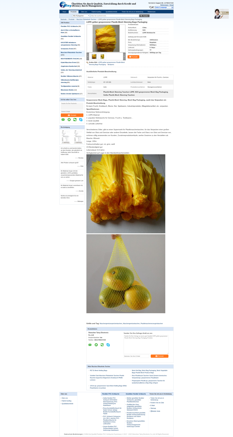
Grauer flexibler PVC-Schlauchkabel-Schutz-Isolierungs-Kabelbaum (111, 428)
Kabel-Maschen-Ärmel (68, 62)
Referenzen (164, 5)
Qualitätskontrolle (111, 12)
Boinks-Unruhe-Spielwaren (70, 94)
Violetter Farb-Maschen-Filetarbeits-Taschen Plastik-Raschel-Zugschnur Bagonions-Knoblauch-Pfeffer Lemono (107, 378)
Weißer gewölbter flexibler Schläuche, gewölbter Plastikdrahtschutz (135, 400)
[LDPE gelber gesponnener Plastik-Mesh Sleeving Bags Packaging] (106, 38)
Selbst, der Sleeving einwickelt (71, 70)
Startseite (63, 19)
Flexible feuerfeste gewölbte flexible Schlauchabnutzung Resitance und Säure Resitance (136, 415)
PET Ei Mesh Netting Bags (98, 370)
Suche (145, 16)
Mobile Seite (156, 411)
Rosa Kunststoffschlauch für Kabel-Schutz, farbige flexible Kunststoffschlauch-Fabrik (112, 411)
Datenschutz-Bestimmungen (73, 434)
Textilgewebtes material (69, 86)
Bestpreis (111, 64)
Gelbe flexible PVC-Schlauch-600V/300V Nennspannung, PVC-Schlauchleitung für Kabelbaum (110, 401)
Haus (64, 12)
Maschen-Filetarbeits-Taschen (86, 19)
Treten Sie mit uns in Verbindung (132, 12)
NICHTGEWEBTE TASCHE (70, 59)
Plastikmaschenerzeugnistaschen (152, 323)
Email (172, 5)
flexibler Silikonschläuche (70, 76)
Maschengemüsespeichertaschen (111, 323)
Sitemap (153, 408)
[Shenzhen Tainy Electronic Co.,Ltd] (65, 5)
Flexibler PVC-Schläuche (69, 26)
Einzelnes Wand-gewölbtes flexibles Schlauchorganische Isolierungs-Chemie (136, 423)
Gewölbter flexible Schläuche (71, 36)
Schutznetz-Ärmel (67, 49)
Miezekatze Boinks (67, 90)
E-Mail (152, 405)
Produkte (74, 12)
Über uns (84, 12)
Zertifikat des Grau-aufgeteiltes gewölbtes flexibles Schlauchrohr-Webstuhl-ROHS (134, 407)
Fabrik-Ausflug (96, 12)
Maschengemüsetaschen (131, 323)
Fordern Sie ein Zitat (157, 403)
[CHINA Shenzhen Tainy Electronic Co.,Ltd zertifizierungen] (66, 143)
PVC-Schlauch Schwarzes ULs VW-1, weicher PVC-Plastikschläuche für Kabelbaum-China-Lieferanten (112, 420)
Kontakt (73, 115)
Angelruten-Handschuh (69, 66)
